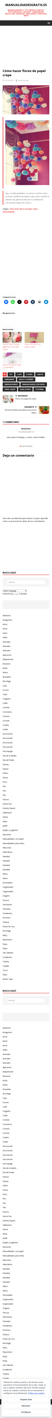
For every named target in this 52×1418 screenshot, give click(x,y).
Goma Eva (7, 804)
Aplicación (7, 655)
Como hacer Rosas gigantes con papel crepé (11, 347)
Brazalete (7, 677)
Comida (6, 707)
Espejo (6, 769)
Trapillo (6, 966)
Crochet (6, 720)
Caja (5, 685)
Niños (5, 874)
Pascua (6, 900)
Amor (5, 624)
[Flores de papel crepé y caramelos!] (12, 358)
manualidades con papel (33, 384)
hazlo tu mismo (26, 379)
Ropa (5, 944)
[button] (48, 23)
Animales (7, 642)
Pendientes (7, 913)
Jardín (5, 825)
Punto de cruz (9, 926)
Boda (5, 668)
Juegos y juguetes (10, 830)
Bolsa (5, 672)
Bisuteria (6, 664)
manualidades (11, 384)
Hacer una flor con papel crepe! (33, 345)
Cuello (5, 729)
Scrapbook (7, 957)
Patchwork (7, 904)
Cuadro (6, 725)
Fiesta (5, 777)
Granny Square (9, 808)
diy (11, 374)
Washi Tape (8, 979)
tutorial (39, 389)
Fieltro (5, 773)
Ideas (5, 821)
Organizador (8, 887)
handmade (9, 379)
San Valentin (8, 952)
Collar (5, 703)
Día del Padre (8, 760)
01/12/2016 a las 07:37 (26, 432)
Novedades (8, 882)
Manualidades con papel (13, 839)
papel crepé (10, 389)
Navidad (6, 856)
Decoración (8, 734)
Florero (6, 799)
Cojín (5, 694)
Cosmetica (7, 712)
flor (19, 374)
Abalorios (7, 615)
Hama (5, 817)
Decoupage (8, 751)
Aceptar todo (26, 1399)
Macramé (7, 834)
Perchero (7, 917)
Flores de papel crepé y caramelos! (12, 366)
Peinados (7, 909)
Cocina (6, 690)
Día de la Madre (9, 755)
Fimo (5, 782)
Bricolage (7, 681)
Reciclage (7, 931)
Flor (4, 786)
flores (29, 374)
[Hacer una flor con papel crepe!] (34, 337)
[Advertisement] (26, 48)
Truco (5, 970)
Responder (27, 446)
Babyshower (8, 659)
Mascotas (7, 847)
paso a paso (25, 389)
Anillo (5, 637)
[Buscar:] (26, 582)
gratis (40, 374)
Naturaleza (7, 852)
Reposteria (7, 939)
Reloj (5, 935)
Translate (23, 593)
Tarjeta (6, 961)
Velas (5, 974)
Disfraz (6, 764)
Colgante (6, 699)
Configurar (26, 1412)
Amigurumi (7, 620)
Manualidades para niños (13, 843)
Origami (6, 896)
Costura (6, 716)
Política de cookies (36, 1393)
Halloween (7, 812)
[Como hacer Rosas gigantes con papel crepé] (12, 337)
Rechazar (26, 1406)
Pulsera (6, 922)
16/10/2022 (9, 80)
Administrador (23, 80)
